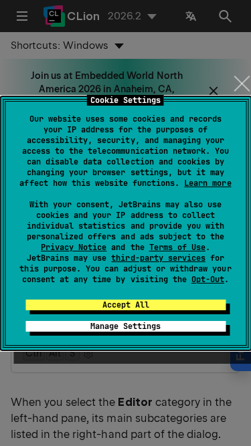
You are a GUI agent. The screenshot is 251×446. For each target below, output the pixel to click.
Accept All (125, 305)
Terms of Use (177, 247)
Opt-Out (207, 279)
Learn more (207, 183)
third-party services (158, 258)
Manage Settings (125, 326)
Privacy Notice (73, 247)
